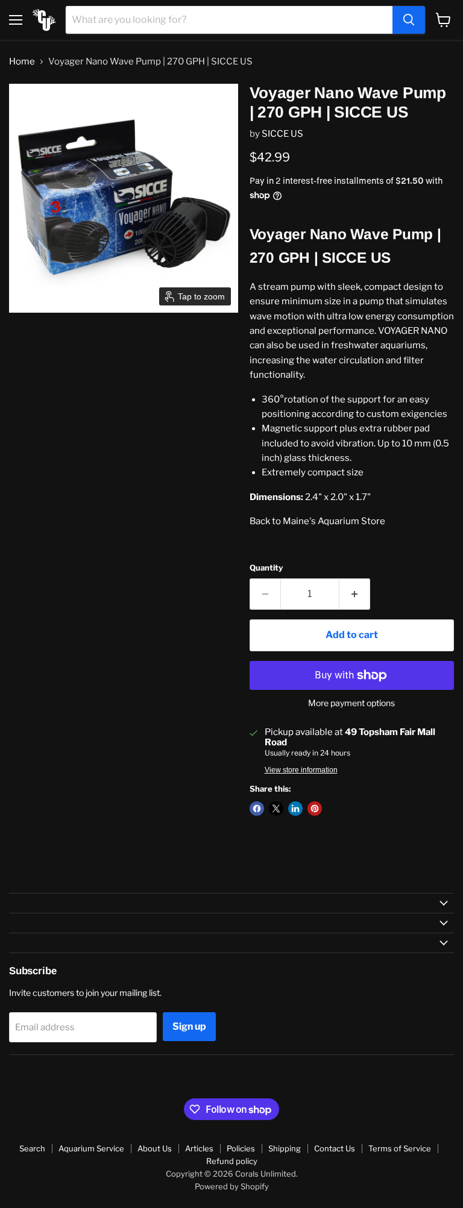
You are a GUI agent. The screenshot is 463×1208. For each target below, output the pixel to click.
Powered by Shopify (232, 1186)
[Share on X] (276, 808)
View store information (301, 770)
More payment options (351, 703)
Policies (241, 1148)
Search (32, 1148)
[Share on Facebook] (257, 808)
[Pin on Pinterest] (314, 808)
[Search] (408, 20)
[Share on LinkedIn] (295, 808)
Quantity (266, 567)
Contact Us (334, 1148)
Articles (199, 1148)
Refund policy (231, 1161)
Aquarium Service (91, 1148)
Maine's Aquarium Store (334, 521)
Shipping (284, 1148)
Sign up (189, 1026)
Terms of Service (399, 1148)
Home (22, 62)
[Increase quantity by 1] (354, 594)
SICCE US (282, 133)
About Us (154, 1148)
